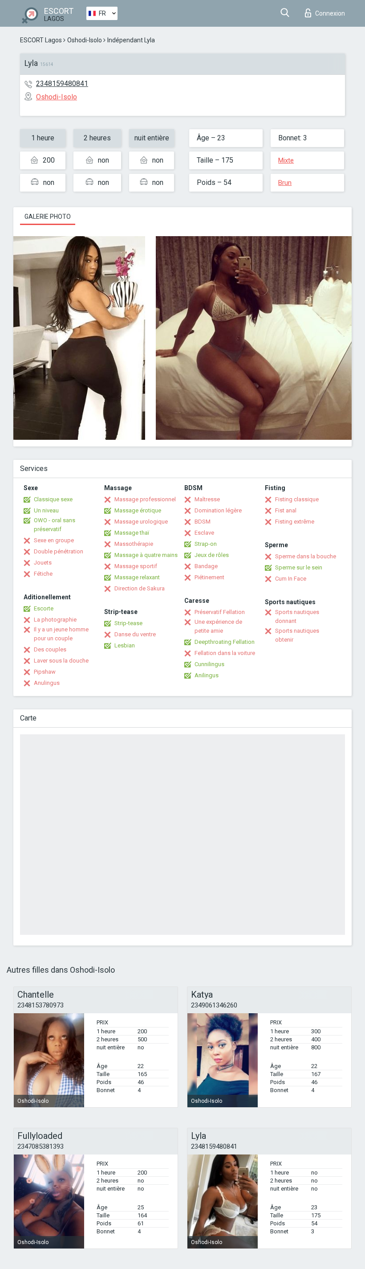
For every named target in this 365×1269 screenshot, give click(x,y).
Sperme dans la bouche (305, 556)
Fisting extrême (294, 521)
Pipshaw (45, 671)
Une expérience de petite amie (218, 626)
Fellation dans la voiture (225, 653)
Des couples (50, 649)
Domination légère (218, 510)
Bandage (206, 566)
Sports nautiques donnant (297, 616)
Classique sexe (53, 499)
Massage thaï (131, 532)
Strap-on (206, 543)
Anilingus (207, 675)
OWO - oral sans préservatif (54, 524)
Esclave (204, 532)
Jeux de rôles (212, 555)
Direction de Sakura (139, 588)
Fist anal (285, 510)
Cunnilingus (209, 664)
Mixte (286, 160)
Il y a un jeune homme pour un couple (61, 634)
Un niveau (46, 510)
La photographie (55, 619)
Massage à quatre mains (146, 555)
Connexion (330, 13)
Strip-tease (128, 623)
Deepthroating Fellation (225, 642)
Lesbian (124, 645)
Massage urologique (141, 521)
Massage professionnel (145, 499)
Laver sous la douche (61, 660)
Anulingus (47, 683)
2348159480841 (62, 83)
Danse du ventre (135, 634)
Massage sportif (135, 566)
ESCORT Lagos (41, 40)
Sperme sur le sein (298, 567)
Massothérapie (133, 543)
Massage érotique (137, 510)
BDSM (203, 521)
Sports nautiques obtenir (297, 635)
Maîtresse (207, 499)
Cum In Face (290, 578)
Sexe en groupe (54, 540)
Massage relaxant (137, 577)
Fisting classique (297, 499)
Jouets (43, 562)
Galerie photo (47, 216)
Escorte (43, 608)
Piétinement (209, 577)
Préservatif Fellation (220, 612)
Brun (285, 183)
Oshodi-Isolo (84, 40)
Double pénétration (58, 551)
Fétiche (43, 573)
